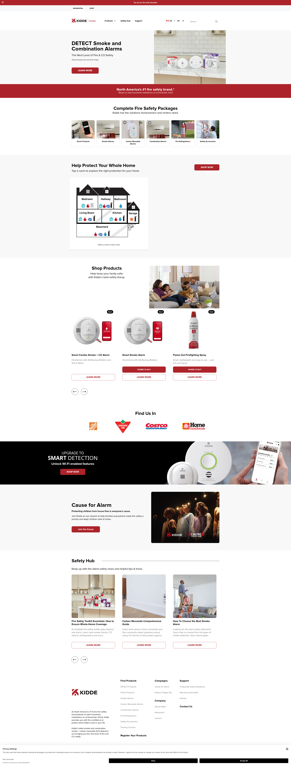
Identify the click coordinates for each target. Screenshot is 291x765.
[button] (144, 370)
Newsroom (159, 713)
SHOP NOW (207, 167)
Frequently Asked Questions (192, 687)
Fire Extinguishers (128, 716)
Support (138, 21)
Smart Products (127, 693)
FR (183, 21)
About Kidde (160, 707)
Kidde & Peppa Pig (163, 693)
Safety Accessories (128, 722)
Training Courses (127, 727)
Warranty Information (189, 693)
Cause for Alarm (162, 687)
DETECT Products (128, 687)
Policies (183, 698)
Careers (158, 718)
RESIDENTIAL (78, 8)
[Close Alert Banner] (3, 2)
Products (109, 21)
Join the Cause (86, 529)
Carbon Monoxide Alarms (131, 704)
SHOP (92, 8)
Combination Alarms (129, 710)
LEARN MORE (85, 70)
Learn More (93, 377)
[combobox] (201, 21)
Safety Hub (125, 21)
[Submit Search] (216, 21)
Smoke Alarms (127, 698)
